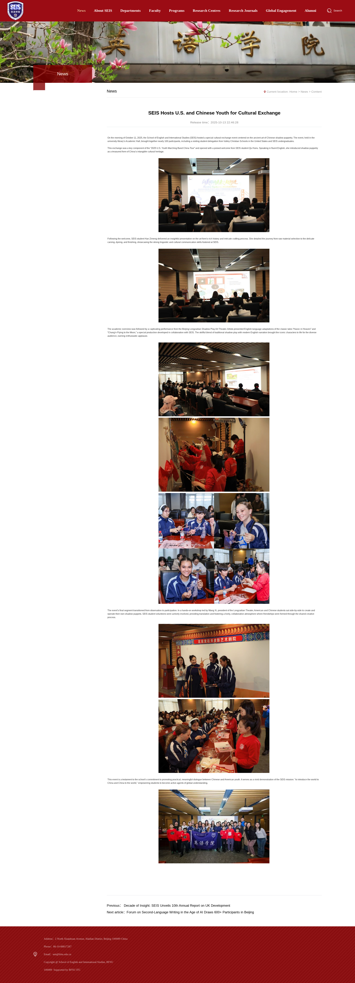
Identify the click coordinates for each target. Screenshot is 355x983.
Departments (130, 11)
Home (293, 91)
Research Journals (243, 11)
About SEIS (103, 11)
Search (338, 10)
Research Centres (206, 11)
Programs (176, 11)
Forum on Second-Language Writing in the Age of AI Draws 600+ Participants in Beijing (190, 912)
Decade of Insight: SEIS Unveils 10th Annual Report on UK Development (177, 905)
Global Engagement (281, 11)
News (81, 11)
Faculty (155, 11)
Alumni (310, 11)
